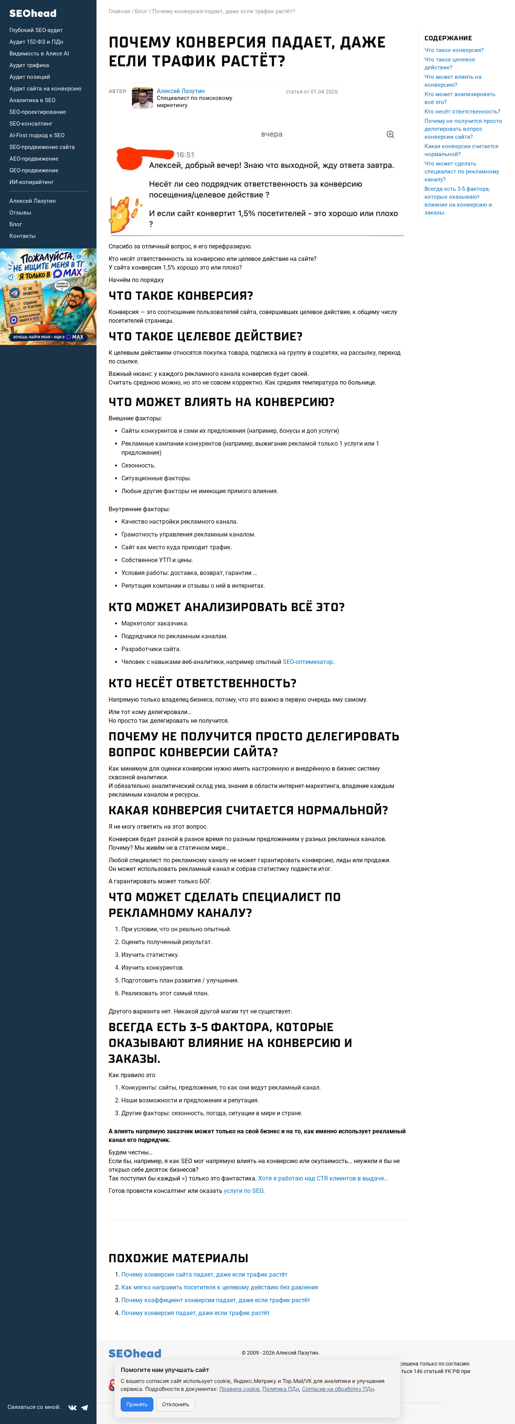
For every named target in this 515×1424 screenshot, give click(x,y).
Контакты (22, 236)
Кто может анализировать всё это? (460, 98)
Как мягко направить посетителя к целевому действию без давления (219, 1287)
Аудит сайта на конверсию (45, 88)
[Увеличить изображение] (257, 180)
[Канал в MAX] (48, 296)
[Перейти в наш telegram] (84, 1407)
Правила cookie (239, 1389)
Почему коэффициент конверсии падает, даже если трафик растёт (215, 1300)
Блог (15, 224)
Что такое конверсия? (454, 50)
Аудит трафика (29, 65)
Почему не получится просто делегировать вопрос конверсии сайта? (463, 129)
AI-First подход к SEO (36, 135)
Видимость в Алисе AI (39, 53)
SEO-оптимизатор (308, 661)
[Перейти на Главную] (33, 13)
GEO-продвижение (33, 170)
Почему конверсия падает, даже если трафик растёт (195, 1313)
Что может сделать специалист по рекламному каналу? (462, 171)
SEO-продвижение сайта (42, 147)
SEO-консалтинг (30, 123)
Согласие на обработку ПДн (338, 1389)
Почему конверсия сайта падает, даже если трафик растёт (204, 1274)
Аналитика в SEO (32, 100)
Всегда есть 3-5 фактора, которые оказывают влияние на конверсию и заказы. (458, 200)
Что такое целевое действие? (450, 63)
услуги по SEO (243, 1190)
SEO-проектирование (37, 112)
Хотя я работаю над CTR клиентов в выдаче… (323, 1178)
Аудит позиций (29, 77)
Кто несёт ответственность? (462, 111)
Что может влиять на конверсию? (453, 81)
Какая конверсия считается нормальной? (461, 150)
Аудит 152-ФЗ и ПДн (36, 41)
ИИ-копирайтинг (31, 182)
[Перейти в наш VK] (72, 1407)
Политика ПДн (280, 1389)
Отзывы (20, 212)
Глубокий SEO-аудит (36, 30)
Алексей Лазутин (32, 201)
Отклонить (175, 1404)
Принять (137, 1404)
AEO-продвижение (33, 158)
